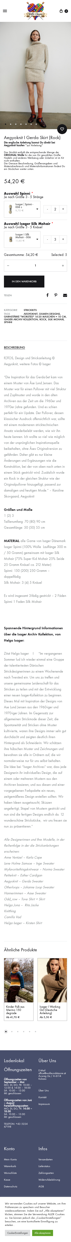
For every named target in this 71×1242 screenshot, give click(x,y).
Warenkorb (10, 1166)
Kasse (7, 1179)
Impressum (44, 1104)
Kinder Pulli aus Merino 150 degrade (15, 1010)
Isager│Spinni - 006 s (24, 206)
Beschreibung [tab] (14, 347)
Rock (42, 319)
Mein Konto (10, 1159)
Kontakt (42, 1097)
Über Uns (43, 1090)
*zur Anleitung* (34, 145)
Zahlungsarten (46, 1173)
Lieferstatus (44, 1166)
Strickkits (30, 310)
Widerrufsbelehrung (49, 1179)
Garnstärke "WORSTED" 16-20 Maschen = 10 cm (35, 316)
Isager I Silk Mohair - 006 (23, 236)
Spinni (8, 322)
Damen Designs (49, 314)
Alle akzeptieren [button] (43, 1232)
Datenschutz (10, 1186)
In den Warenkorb (24, 281)
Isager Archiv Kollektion (21, 319)
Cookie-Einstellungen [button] (17, 1232)
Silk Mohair (56, 319)
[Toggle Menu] (5, 11)
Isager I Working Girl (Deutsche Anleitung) (50, 1010)
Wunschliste (10, 1173)
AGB (41, 1186)
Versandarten (45, 1159)
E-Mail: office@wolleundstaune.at (52, 1072)
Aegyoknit (31, 314)
